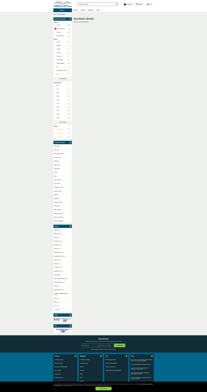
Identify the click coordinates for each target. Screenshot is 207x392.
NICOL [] (56, 302)
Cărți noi (82, 366)
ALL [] (56, 305)
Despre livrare (57, 374)
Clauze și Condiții (67, 385)
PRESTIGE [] (58, 233)
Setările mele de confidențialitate (113, 370)
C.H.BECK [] (57, 267)
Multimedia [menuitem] (56, 198)
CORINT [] (57, 248)
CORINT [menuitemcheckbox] (63, 49)
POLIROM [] (57, 245)
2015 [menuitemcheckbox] (63, 96)
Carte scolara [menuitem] (57, 164)
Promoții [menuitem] (82, 10)
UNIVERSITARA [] (59, 289)
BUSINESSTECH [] (59, 256)
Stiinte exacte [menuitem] (57, 206)
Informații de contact (85, 359)
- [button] (70, 19)
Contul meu (129, 4)
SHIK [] (56, 286)
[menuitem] (62, 10)
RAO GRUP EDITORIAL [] (60, 278)
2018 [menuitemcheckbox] (63, 85)
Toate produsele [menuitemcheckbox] (64, 28)
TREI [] (56, 237)
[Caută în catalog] (117, 4)
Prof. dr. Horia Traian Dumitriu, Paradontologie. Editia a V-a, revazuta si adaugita (142, 360)
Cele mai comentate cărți (111, 363)
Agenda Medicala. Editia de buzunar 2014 (140, 364)
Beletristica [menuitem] (56, 161)
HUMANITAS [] (58, 271)
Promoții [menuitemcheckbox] (63, 32)
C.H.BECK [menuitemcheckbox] (63, 56)
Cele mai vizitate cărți (110, 366)
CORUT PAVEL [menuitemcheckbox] (63, 59)
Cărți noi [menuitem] (75, 10)
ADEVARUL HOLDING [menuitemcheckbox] (63, 70)
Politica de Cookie (145, 384)
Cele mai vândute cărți (110, 359)
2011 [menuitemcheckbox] (63, 107)
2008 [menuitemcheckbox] (63, 117)
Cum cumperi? (57, 370)
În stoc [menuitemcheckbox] (63, 25)
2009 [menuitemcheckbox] (63, 114)
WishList (140, 4)
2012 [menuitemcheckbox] (63, 103)
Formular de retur (84, 363)
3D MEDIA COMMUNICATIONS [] (61, 294)
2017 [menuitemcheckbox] (63, 89)
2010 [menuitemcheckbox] (63, 110)
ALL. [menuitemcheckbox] (63, 74)
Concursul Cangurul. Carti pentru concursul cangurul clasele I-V (141, 378)
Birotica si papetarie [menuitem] (58, 217)
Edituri (81, 374)
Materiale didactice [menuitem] (58, 213)
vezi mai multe (62, 78)
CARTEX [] (57, 260)
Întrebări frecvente (58, 377)
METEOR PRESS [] (59, 282)
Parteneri (82, 381)
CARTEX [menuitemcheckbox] (63, 52)
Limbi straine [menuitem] (57, 183)
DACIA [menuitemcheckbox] (63, 42)
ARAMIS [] (57, 230)
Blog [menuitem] (98, 10)
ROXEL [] (57, 263)
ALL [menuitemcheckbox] (63, 67)
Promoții (82, 370)
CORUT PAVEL (57, 274)
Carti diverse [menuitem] (57, 168)
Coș (150, 4)
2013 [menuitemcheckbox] (63, 99)
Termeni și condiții (58, 359)
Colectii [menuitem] (55, 172)
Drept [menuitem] (55, 176)
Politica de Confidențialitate (60, 366)
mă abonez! (119, 345)
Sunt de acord (103, 388)
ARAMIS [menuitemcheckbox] (63, 45)
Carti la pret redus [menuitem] (58, 153)
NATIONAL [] (58, 241)
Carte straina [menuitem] (57, 146)
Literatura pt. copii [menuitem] (58, 187)
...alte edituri (57, 309)
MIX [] (56, 298)
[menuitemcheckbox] (63, 129)
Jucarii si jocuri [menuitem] (57, 157)
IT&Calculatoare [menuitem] (58, 179)
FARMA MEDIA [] (59, 252)
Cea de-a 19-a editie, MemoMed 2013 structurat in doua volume (139, 368)
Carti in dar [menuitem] (56, 150)
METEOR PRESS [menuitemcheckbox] (63, 63)
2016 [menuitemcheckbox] (63, 92)
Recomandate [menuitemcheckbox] (63, 35)
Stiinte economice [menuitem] (58, 202)
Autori (81, 377)
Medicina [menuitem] (56, 194)
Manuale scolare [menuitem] (58, 191)
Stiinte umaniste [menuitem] (58, 209)
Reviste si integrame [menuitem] (58, 221)
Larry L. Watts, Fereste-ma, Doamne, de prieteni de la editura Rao (140, 373)
